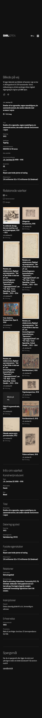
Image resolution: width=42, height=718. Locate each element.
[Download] (4, 94)
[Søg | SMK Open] (9, 36)
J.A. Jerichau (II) (9, 160)
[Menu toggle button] (38, 36)
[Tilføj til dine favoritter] (8, 94)
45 (4, 166)
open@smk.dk (8, 668)
